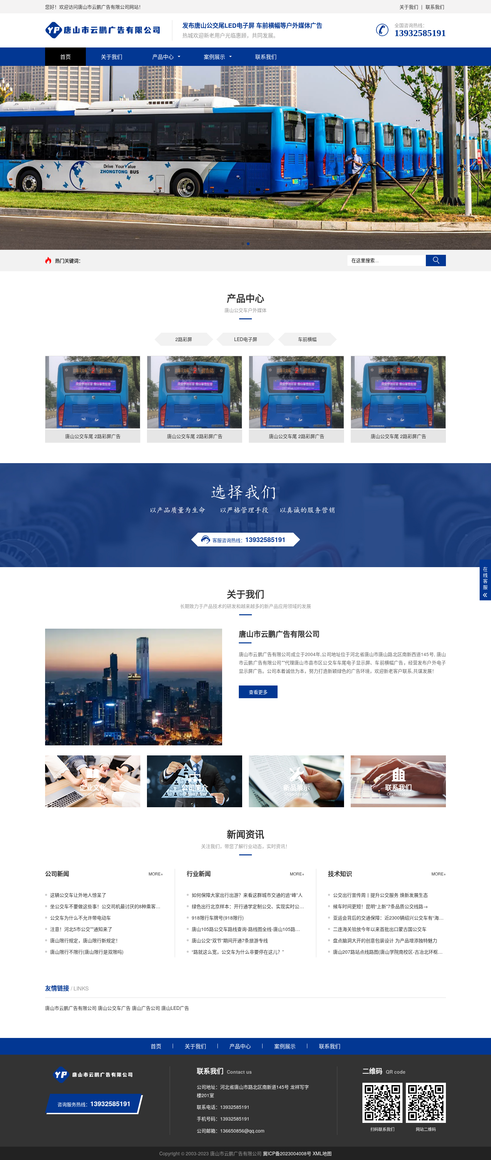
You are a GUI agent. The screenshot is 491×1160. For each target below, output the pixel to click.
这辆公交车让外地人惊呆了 (78, 894)
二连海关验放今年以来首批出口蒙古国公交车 (380, 929)
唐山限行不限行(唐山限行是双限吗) (87, 951)
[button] (242, 243)
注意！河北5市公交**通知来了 (81, 929)
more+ (156, 873)
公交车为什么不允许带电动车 (80, 917)
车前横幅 (307, 339)
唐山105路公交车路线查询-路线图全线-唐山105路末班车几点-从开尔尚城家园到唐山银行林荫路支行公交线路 (248, 929)
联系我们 (435, 6)
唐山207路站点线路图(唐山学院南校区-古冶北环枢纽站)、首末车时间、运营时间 (389, 951)
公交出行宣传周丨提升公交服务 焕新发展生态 (380, 894)
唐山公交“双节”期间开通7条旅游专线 (230, 940)
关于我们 (408, 6)
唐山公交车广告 (114, 1008)
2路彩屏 (183, 339)
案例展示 (214, 57)
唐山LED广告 (175, 1008)
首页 (65, 57)
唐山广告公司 (146, 1008)
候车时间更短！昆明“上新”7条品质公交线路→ (380, 906)
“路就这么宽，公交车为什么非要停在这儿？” (238, 951)
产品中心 (163, 57)
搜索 (436, 260)
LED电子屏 (245, 339)
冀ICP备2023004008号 (287, 1153)
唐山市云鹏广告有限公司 (71, 1008)
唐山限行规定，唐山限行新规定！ (85, 940)
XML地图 (322, 1153)
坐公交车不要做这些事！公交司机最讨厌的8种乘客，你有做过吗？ (106, 906)
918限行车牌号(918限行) (218, 917)
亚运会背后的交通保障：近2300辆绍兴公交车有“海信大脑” (389, 917)
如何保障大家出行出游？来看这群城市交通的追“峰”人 (247, 894)
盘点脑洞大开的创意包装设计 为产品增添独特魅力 (385, 940)
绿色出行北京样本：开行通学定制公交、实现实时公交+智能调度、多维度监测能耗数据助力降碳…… (248, 906)
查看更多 (258, 692)
